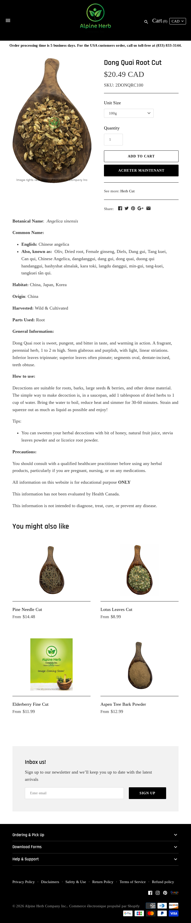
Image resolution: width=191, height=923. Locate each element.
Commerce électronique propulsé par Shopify (104, 906)
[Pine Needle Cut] (51, 570)
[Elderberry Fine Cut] (51, 664)
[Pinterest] (165, 894)
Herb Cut (127, 191)
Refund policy (163, 882)
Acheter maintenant (141, 170)
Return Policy (102, 882)
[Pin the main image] (133, 208)
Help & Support (25, 859)
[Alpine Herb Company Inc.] (95, 20)
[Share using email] (148, 208)
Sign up (147, 793)
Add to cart (141, 156)
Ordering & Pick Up (28, 835)
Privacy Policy (23, 882)
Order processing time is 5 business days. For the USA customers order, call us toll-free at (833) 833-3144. (95, 45)
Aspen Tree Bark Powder (123, 704)
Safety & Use (75, 882)
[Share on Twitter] (127, 208)
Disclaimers (50, 882)
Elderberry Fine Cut (30, 704)
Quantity (112, 127)
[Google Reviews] (175, 894)
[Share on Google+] (140, 208)
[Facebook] (150, 894)
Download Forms (27, 847)
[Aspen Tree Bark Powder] (139, 664)
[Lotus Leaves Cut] (139, 570)
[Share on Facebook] (120, 208)
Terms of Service (133, 882)
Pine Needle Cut (27, 609)
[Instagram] (158, 894)
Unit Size (112, 102)
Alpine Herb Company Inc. (46, 906)
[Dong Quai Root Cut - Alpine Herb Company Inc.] (52, 120)
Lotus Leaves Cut (116, 609)
